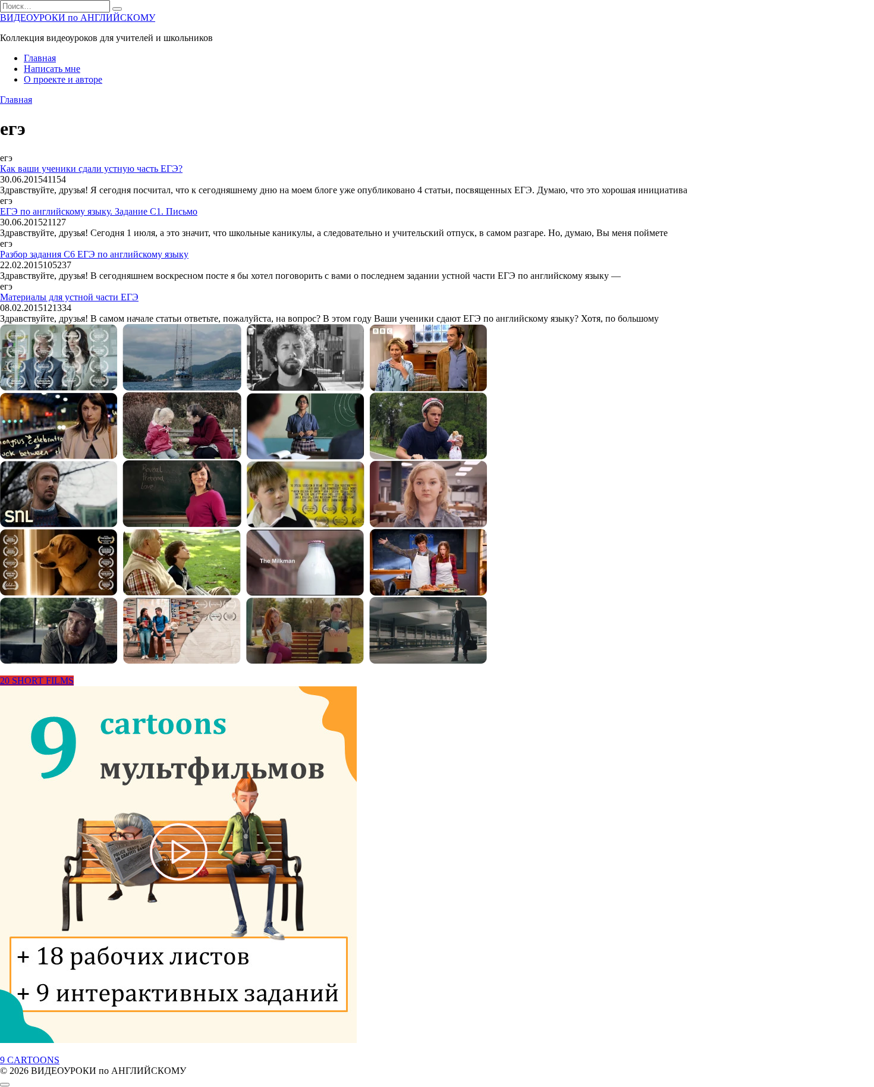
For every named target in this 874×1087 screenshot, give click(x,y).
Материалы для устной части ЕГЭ (69, 297)
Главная (40, 58)
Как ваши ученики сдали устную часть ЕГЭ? (91, 169)
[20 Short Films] (243, 660)
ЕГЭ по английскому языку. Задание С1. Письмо (98, 211)
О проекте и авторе (63, 79)
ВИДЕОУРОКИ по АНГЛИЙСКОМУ (77, 17)
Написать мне (52, 69)
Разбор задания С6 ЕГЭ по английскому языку (94, 254)
